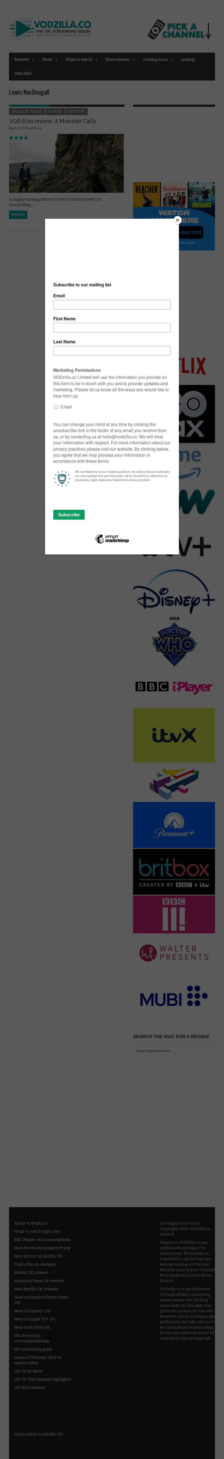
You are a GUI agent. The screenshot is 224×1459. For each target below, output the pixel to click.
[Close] (177, 220)
